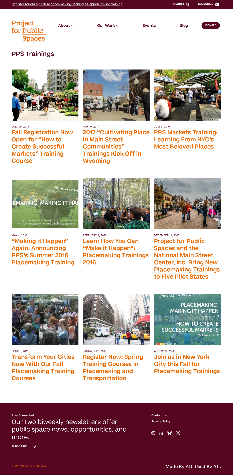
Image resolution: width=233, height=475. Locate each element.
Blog (183, 26)
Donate (210, 25)
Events (149, 26)
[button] (65, 25)
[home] (29, 31)
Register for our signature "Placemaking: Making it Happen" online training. (67, 4)
